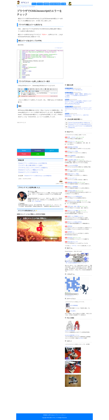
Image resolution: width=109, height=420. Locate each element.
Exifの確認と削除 (72, 159)
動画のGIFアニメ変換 (73, 174)
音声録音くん (71, 232)
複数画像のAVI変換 (72, 182)
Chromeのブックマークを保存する (28, 172)
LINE (37, 154)
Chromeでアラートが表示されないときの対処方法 (32, 163)
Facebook (38, 150)
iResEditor (70, 237)
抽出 (75, 206)
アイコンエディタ (72, 178)
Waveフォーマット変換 (73, 200)
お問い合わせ (51, 415)
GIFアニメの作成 (72, 169)
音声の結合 (70, 206)
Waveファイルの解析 (73, 210)
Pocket (24, 154)
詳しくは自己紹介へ (37, 201)
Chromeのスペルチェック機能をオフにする (30, 170)
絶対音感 (70, 226)
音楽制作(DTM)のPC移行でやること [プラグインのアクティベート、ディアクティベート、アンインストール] (78, 109)
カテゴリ (24, 6)
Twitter (24, 150)
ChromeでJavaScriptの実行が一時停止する (79, 122)
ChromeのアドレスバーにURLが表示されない (79, 124)
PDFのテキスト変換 (73, 151)
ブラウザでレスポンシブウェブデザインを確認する (33, 167)
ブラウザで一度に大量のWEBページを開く (30, 165)
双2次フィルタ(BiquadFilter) (75, 222)
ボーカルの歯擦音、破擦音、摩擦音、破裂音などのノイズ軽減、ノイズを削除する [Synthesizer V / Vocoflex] (78, 95)
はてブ (52, 150)
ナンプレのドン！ (69, 295)
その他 (63, 4)
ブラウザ (31, 6)
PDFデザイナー (71, 141)
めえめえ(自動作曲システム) (72, 335)
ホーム (34, 4)
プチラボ (40, 4)
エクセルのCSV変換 (73, 165)
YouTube (80, 338)
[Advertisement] (40, 134)
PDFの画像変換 (71, 155)
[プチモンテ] (24, 4)
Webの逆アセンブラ (73, 241)
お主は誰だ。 (73, 310)
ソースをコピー (58, 47)
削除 (78, 206)
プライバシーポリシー (60, 415)
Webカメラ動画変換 (73, 186)
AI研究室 (46, 4)
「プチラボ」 (74, 245)
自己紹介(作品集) (55, 4)
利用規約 (45, 415)
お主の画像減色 (74, 305)
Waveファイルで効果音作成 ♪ (75, 196)
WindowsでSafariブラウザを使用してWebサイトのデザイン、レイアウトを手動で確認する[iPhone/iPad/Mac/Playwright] (78, 102)
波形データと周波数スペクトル (75, 216)
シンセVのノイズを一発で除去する (73, 89)
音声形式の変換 (71, 190)
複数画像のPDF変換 (73, 147)
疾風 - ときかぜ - (72, 137)
